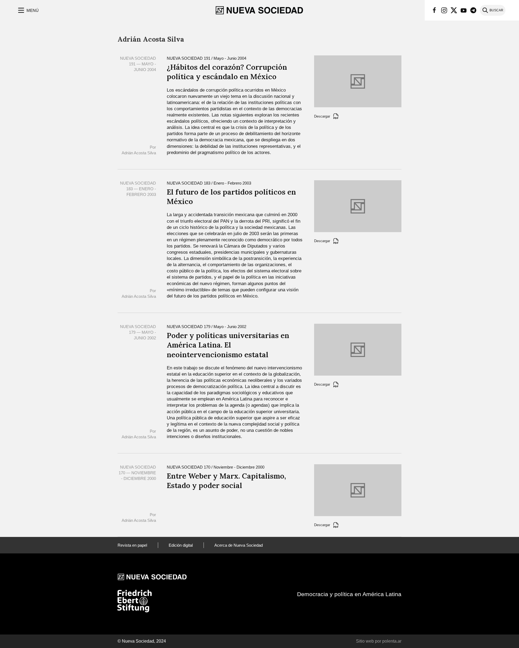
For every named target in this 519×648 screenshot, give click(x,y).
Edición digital (181, 545)
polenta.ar (391, 641)
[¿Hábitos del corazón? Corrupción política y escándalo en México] (357, 81)
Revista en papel (132, 545)
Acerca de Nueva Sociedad (238, 545)
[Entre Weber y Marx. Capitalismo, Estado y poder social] (357, 489)
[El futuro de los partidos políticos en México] (357, 205)
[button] (28, 10)
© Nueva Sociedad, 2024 (142, 641)
